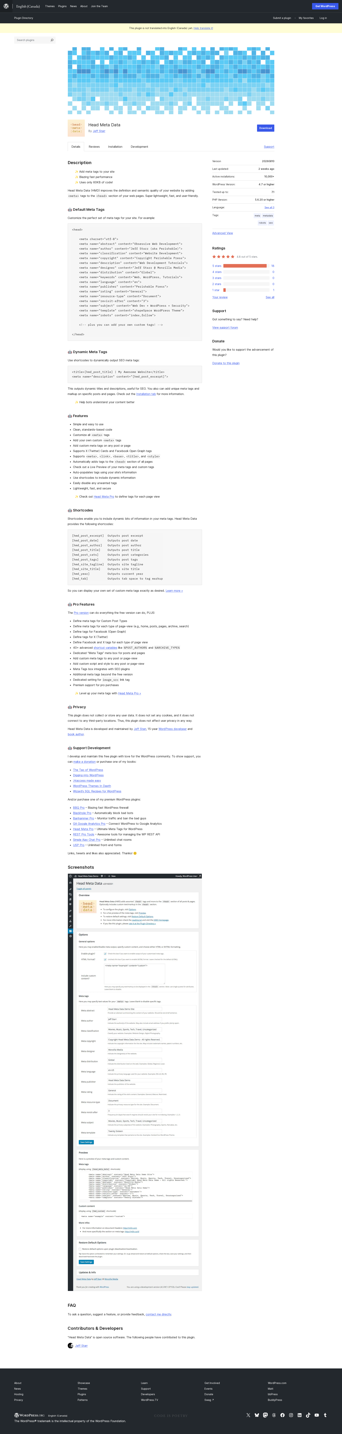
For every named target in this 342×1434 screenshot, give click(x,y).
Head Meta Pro (104, 496)
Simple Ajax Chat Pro (86, 839)
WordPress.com (277, 1382)
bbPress (273, 1394)
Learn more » (174, 590)
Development (139, 146)
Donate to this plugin (226, 363)
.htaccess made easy (87, 780)
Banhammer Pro (83, 818)
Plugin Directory (23, 17)
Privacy (18, 1399)
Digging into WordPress (88, 775)
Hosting (18, 1394)
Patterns (83, 1399)
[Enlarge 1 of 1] (197, 878)
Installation (115, 146)
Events (208, 1388)
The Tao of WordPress (88, 770)
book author (76, 734)
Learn (144, 1382)
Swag (209, 1399)
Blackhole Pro (82, 813)
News (17, 1388)
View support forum (225, 327)
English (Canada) (57, 1415)
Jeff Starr (99, 131)
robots (262, 222)
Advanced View (222, 233)
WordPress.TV (149, 1399)
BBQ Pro (79, 807)
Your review (220, 297)
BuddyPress (275, 1399)
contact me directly (158, 1314)
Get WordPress (325, 6)
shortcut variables (105, 647)
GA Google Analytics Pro (89, 823)
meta (257, 215)
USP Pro (78, 845)
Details (75, 146)
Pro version (81, 612)
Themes (82, 1388)
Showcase (84, 1382)
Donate (208, 1394)
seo (271, 222)
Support (269, 146)
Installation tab (146, 394)
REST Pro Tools (83, 834)
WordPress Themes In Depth (92, 786)
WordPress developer (173, 729)
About (17, 1382)
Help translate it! (203, 28)
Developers (148, 1394)
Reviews (94, 146)
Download (265, 128)
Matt (270, 1388)
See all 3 (269, 207)
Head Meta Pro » (129, 693)
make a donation (84, 761)
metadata (268, 215)
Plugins (82, 1394)
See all (270, 297)
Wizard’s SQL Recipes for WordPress (97, 791)
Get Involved (212, 1382)
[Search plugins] (52, 40)
